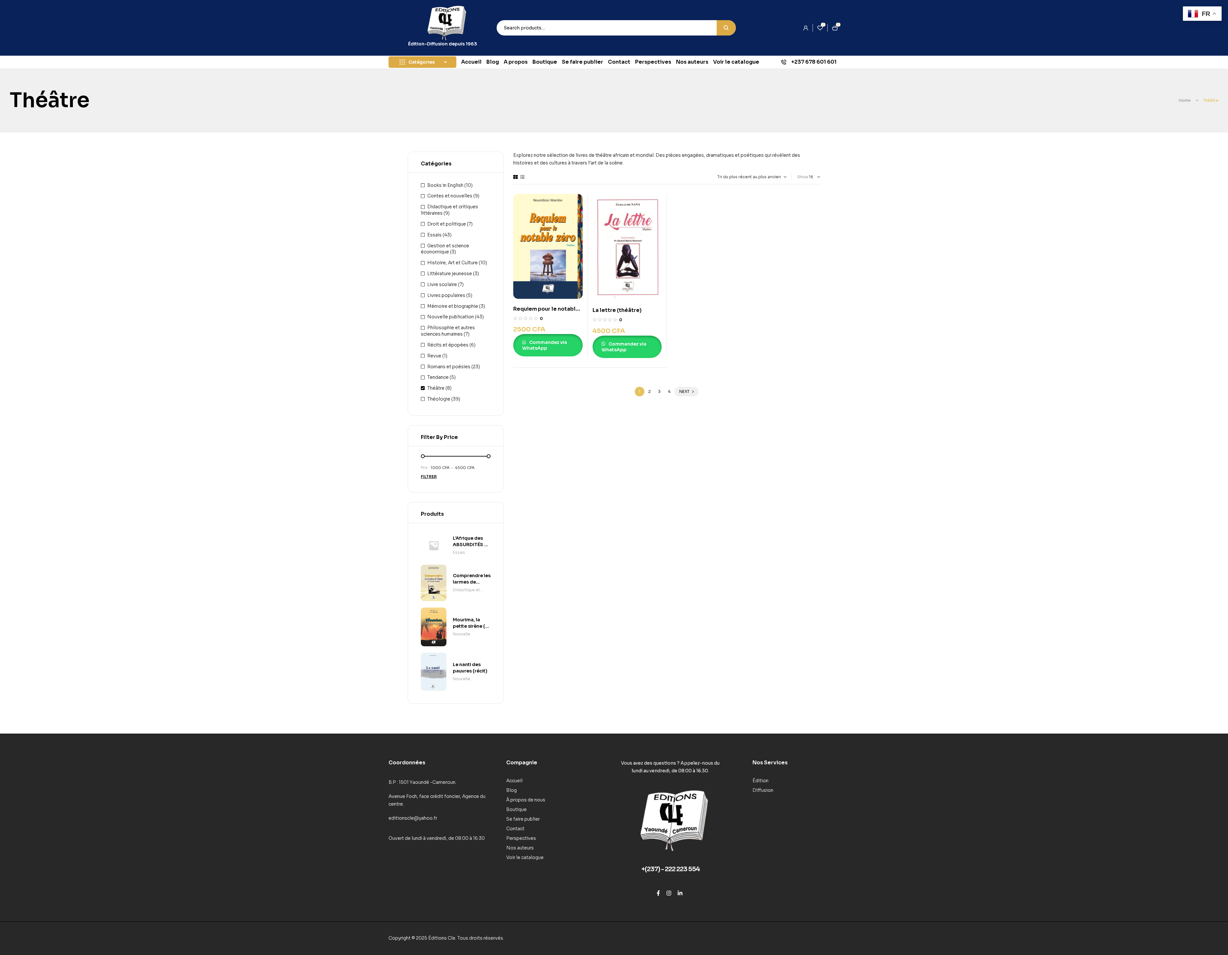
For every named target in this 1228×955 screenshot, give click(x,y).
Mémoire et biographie (452, 306)
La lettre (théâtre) (617, 310)
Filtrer (429, 476)
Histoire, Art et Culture (452, 263)
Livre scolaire (442, 284)
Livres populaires (446, 295)
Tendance (438, 377)
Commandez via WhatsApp (544, 345)
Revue (434, 356)
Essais (434, 235)
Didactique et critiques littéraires (471, 590)
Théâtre (436, 388)
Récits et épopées (447, 345)
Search (726, 28)
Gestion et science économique (445, 249)
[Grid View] (515, 177)
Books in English (445, 185)
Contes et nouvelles (449, 196)
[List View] (522, 177)
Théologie (438, 399)
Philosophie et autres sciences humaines (448, 331)
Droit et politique (446, 224)
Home (1185, 100)
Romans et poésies (448, 367)
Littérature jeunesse (449, 273)
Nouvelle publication (450, 317)
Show (802, 176)
